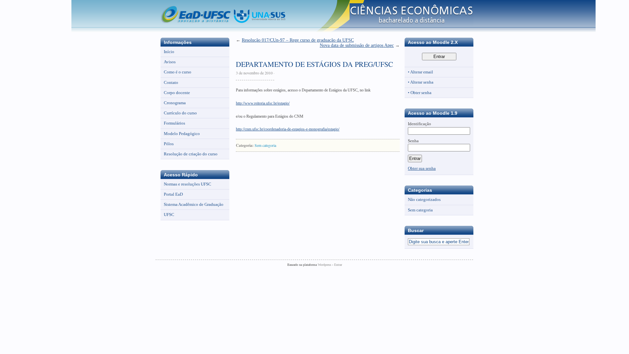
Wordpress (324, 264)
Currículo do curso (180, 112)
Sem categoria (265, 145)
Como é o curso (177, 71)
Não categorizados (424, 199)
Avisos (170, 61)
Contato (171, 82)
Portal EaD (173, 194)
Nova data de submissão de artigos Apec (357, 45)
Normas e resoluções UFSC (187, 184)
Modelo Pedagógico (182, 133)
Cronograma (175, 102)
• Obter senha (419, 92)
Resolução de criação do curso (191, 153)
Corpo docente (177, 92)
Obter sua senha (422, 168)
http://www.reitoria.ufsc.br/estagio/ (263, 103)
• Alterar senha (420, 82)
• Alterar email (420, 71)
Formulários (174, 123)
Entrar (338, 264)
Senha (413, 140)
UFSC (169, 214)
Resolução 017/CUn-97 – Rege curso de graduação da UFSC (298, 40)
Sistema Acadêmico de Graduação (193, 204)
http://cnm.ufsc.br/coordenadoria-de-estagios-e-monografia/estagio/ (287, 129)
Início (169, 51)
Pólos (169, 143)
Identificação (419, 123)
